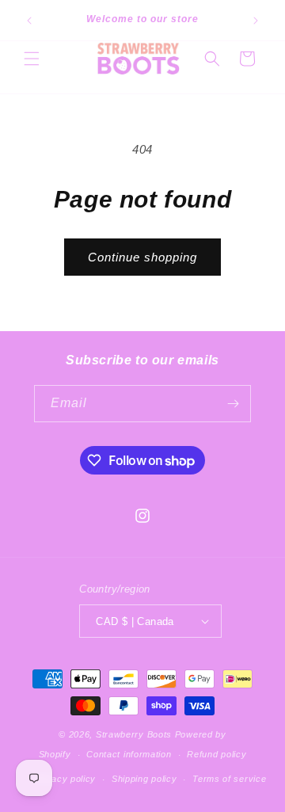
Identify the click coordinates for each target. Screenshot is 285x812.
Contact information (128, 754)
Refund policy (216, 754)
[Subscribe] (232, 403)
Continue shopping (142, 257)
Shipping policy (144, 778)
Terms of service (229, 778)
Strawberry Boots (134, 734)
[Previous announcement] (29, 20)
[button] (31, 58)
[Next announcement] (255, 20)
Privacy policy (65, 778)
